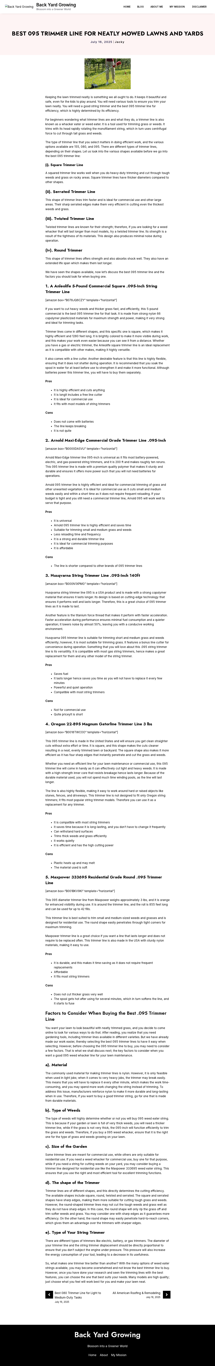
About (104, 1355)
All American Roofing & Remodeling (136, 1293)
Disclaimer (199, 6)
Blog (140, 6)
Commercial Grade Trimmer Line (116, 440)
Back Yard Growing (56, 4)
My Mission (177, 6)
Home (127, 6)
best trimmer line (148, 1268)
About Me (156, 6)
